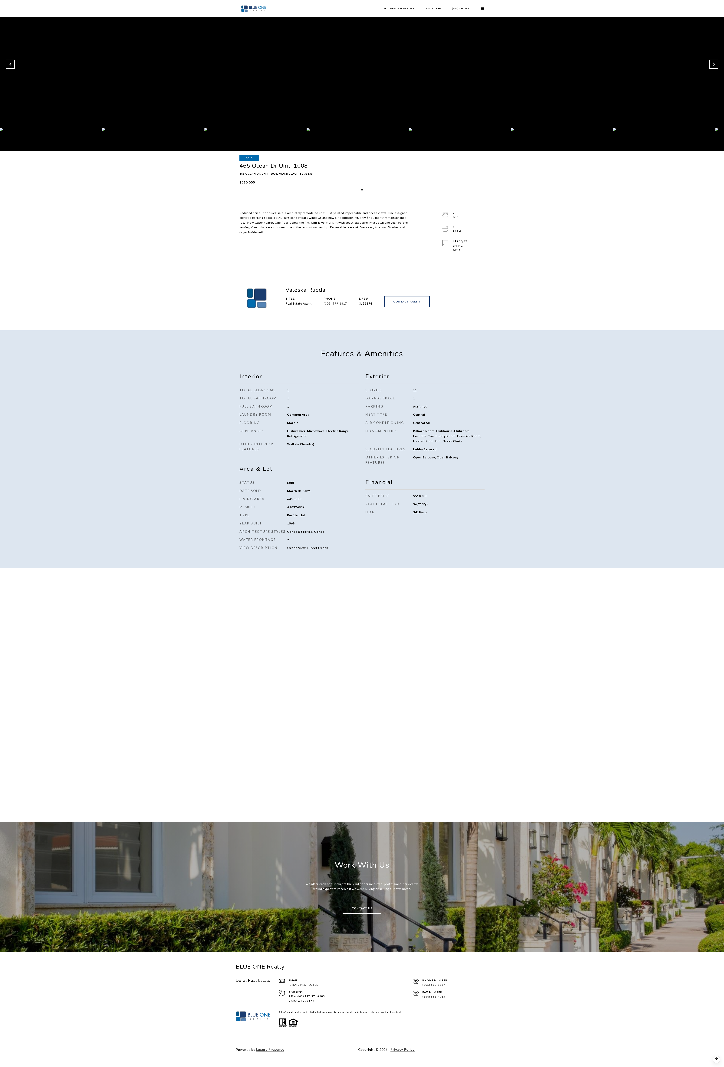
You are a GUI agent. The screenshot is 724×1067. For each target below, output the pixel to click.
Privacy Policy (402, 1049)
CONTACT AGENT (407, 301)
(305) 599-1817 (461, 8)
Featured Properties (399, 8)
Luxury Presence (270, 1049)
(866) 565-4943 (433, 996)
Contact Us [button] (362, 908)
